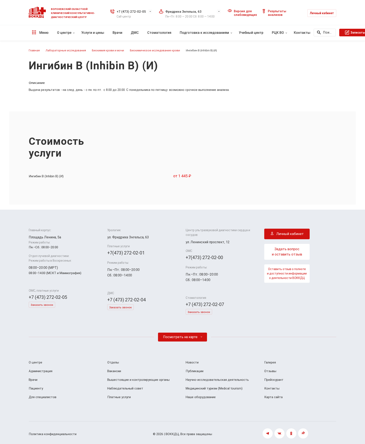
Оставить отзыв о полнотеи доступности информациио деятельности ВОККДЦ (287, 273)
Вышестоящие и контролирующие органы (138, 380)
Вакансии (114, 371)
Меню (43, 33)
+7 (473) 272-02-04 (126, 299)
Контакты (302, 33)
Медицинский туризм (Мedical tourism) (214, 388)
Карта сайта (273, 397)
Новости (192, 362)
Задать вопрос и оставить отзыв (287, 252)
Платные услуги (119, 397)
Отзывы (270, 371)
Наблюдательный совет (125, 388)
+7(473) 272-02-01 (126, 252)
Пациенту (36, 388)
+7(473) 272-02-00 (204, 257)
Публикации (194, 371)
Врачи (117, 33)
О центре (64, 33)
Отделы (113, 362)
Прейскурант (273, 380)
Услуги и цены (92, 33)
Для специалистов (42, 397)
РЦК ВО (278, 33)
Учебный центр (251, 33)
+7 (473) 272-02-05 (131, 12)
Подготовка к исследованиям (204, 33)
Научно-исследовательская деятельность (217, 380)
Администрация (40, 371)
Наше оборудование (201, 397)
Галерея (270, 362)
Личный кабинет (322, 13)
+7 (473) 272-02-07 (205, 304)
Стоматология (159, 33)
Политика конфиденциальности (52, 434)
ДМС (135, 33)
